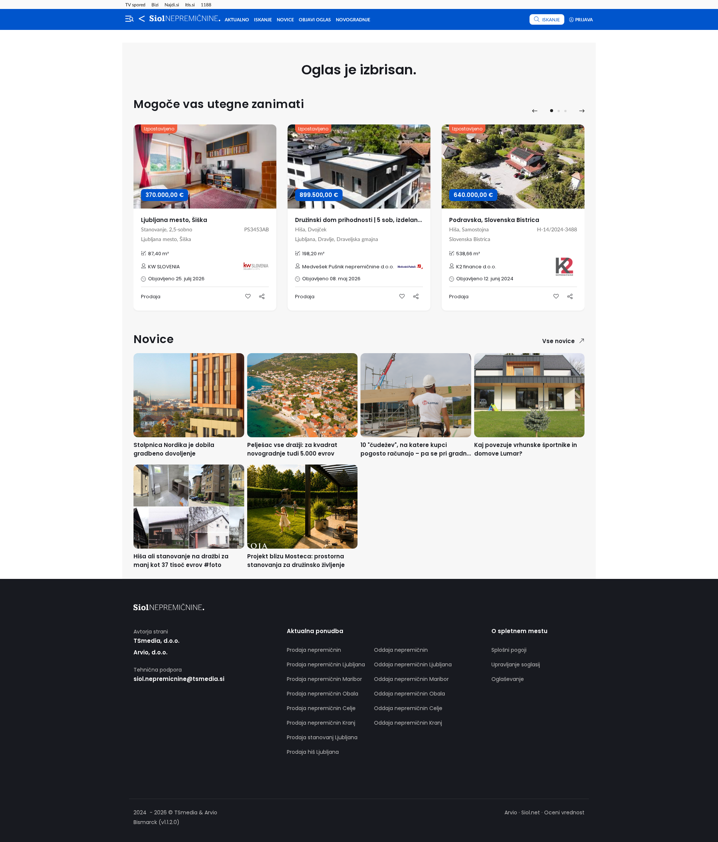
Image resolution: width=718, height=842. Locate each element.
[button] (551, 110)
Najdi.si (172, 5)
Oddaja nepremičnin (401, 650)
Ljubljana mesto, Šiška (174, 220)
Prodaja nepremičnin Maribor (324, 679)
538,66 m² (468, 253)
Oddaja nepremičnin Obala (409, 693)
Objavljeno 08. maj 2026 (331, 278)
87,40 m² (158, 253)
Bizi (155, 5)
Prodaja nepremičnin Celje (321, 708)
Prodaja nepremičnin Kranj (321, 723)
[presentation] (534, 111)
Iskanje (263, 20)
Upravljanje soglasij (515, 664)
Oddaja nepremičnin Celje (408, 708)
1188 (206, 5)
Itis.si (190, 5)
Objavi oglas (315, 20)
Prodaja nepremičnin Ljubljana (326, 664)
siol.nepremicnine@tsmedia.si (179, 679)
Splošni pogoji (509, 650)
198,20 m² (313, 253)
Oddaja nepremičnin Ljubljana (413, 664)
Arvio (510, 812)
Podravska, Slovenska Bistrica (494, 220)
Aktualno (237, 20)
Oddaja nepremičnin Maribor (411, 679)
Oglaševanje (507, 679)
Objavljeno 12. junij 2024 (484, 278)
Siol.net (530, 812)
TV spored (135, 5)
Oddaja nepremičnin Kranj (408, 723)
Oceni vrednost (564, 812)
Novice (285, 20)
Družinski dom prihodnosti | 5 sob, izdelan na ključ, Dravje (379, 220)
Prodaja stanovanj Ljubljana (322, 737)
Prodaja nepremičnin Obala (322, 693)
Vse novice (558, 341)
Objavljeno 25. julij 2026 (176, 278)
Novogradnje (353, 20)
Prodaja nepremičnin (314, 650)
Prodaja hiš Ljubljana (313, 752)
